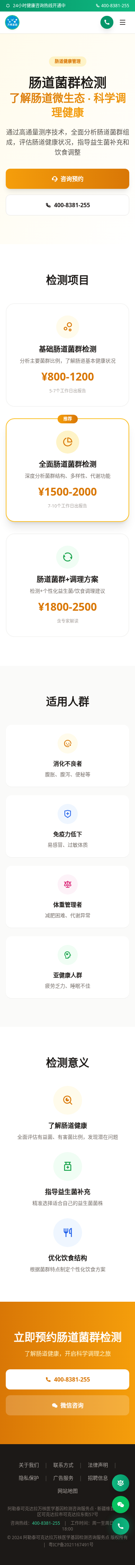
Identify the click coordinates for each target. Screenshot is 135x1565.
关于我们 (29, 1464)
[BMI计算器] (120, 1483)
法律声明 (98, 1464)
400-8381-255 (115, 6)
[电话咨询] (120, 1526)
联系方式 (63, 1464)
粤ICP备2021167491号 (71, 1545)
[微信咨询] (120, 1504)
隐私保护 (29, 1477)
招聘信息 (98, 1477)
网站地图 (68, 1490)
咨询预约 (72, 179)
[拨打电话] (106, 22)
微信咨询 (72, 1405)
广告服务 (63, 1477)
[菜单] (122, 22)
